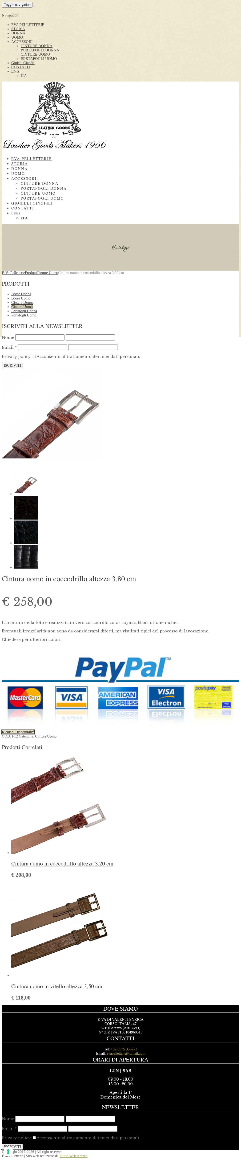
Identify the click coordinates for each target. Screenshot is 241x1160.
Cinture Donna (22, 302)
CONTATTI (20, 67)
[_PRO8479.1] (51, 465)
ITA (24, 76)
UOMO (17, 37)
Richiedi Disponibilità (18, 732)
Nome (8, 337)
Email (9, 347)
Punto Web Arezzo (74, 1156)
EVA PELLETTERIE (27, 25)
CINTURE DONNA (36, 46)
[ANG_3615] (26, 567)
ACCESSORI (21, 42)
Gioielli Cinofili (23, 63)
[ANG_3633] (26, 543)
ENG (15, 71)
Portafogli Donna (24, 311)
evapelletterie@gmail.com (126, 1053)
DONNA (18, 33)
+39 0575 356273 (124, 1049)
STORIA (18, 29)
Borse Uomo (20, 298)
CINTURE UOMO (35, 54)
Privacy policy (16, 356)
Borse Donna (21, 294)
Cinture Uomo (22, 307)
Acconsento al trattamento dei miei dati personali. (88, 356)
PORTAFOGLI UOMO (39, 59)
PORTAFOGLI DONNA (40, 50)
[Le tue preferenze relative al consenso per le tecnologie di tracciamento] (8, 1151)
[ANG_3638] (26, 518)
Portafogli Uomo (23, 315)
